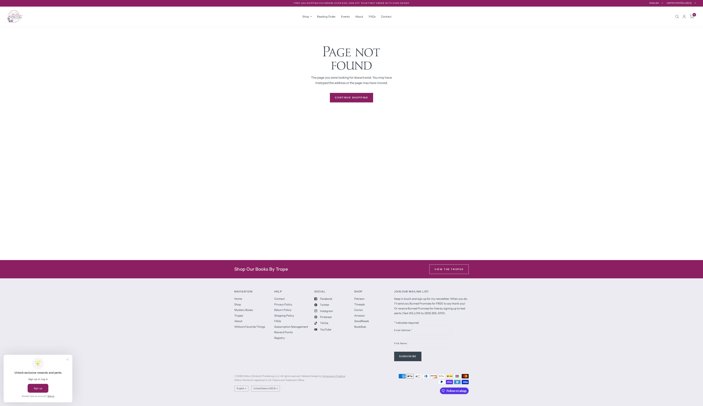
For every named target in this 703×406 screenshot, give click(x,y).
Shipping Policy (284, 315)
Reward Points (283, 332)
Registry (279, 338)
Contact (386, 16)
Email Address (403, 330)
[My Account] (684, 17)
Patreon (359, 298)
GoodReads (361, 321)
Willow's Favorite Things (249, 326)
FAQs (372, 16)
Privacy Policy (283, 304)
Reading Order (326, 16)
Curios (358, 310)
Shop (305, 16)
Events (345, 16)
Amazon (359, 315)
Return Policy (282, 310)
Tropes (238, 315)
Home (238, 298)
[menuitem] (307, 16)
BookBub (360, 326)
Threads (359, 304)
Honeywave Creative (333, 376)
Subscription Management (291, 326)
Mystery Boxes (243, 310)
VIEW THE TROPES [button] (449, 269)
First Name (400, 343)
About (359, 16)
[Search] (677, 17)
